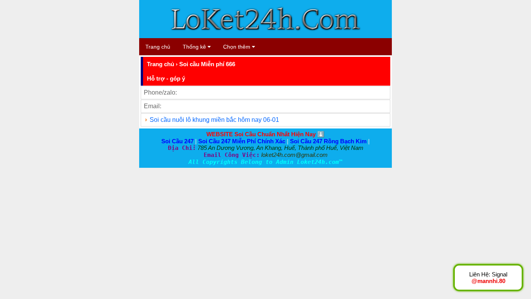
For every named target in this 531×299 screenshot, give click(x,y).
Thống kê (195, 47)
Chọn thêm (237, 47)
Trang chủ (157, 47)
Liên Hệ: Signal (488, 277)
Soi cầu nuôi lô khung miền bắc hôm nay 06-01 (214, 119)
